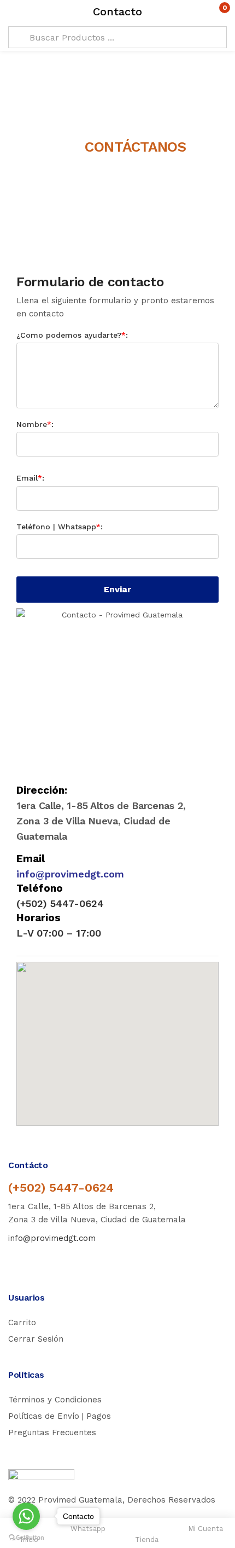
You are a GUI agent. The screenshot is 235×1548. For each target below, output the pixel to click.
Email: (30, 477)
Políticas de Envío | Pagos (59, 1416)
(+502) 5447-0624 (61, 1187)
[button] (203, 12)
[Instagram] (35, 1258)
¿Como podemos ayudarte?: (72, 335)
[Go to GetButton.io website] (26, 1537)
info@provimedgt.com (70, 874)
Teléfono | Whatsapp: (59, 526)
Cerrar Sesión (35, 1339)
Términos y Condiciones (55, 1400)
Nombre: (35, 424)
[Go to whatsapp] (26, 1516)
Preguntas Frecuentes (52, 1432)
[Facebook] (13, 1258)
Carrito (22, 1322)
